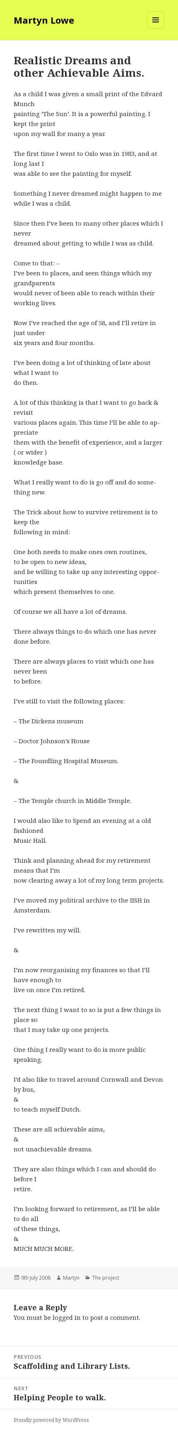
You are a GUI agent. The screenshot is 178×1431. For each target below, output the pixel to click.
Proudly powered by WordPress (51, 1420)
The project (105, 1277)
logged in (67, 1317)
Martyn (71, 1277)
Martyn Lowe (44, 20)
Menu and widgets (155, 28)
